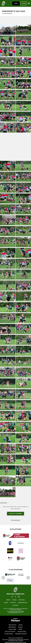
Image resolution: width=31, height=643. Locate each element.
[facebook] (12, 597)
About (20, 625)
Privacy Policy (22, 631)
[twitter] (15, 597)
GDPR (20, 629)
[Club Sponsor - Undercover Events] (21, 575)
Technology (12, 629)
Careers (20, 627)
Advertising (12, 627)
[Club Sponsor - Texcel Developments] (10, 580)
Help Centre (12, 625)
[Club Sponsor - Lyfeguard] (10, 575)
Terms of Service (10, 631)
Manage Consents (21, 633)
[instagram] (19, 597)
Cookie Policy (9, 633)
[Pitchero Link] (15, 621)
